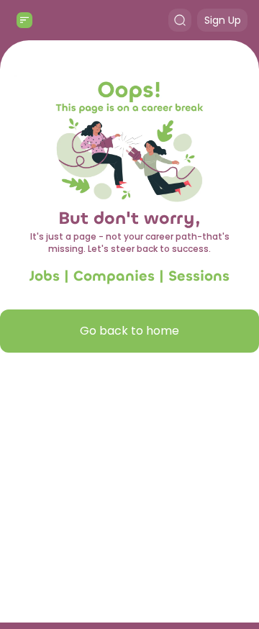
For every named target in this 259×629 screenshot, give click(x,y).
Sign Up (222, 20)
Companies (114, 276)
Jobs (44, 276)
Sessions (199, 276)
